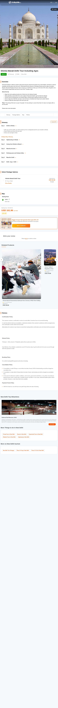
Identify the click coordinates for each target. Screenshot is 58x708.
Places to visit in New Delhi (37, 450)
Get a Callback (21, 225)
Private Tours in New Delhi (9, 434)
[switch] (29, 126)
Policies (28, 114)
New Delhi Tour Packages (8, 450)
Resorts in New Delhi (21, 434)
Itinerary (8, 114)
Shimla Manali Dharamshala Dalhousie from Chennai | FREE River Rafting (21, 300)
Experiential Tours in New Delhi (36, 434)
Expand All (53, 121)
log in (26, 238)
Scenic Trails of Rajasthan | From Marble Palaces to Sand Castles (49, 268)
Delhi (6, 199)
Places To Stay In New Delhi (23, 450)
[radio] (29, 180)
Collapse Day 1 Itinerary (7, 136)
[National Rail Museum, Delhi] (29, 407)
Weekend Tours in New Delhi (9, 437)
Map (23, 114)
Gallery (55, 9)
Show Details (8, 183)
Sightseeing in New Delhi (23, 437)
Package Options (16, 114)
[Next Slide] (56, 259)
